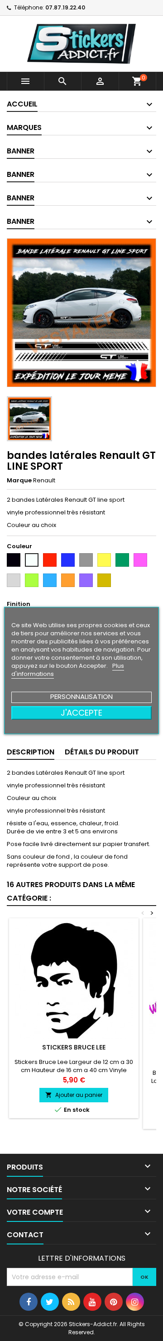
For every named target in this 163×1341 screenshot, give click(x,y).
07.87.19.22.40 (65, 7)
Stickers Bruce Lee (73, 1047)
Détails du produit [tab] (102, 752)
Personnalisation (81, 696)
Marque (19, 480)
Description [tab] (30, 752)
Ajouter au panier (73, 1095)
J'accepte (81, 712)
